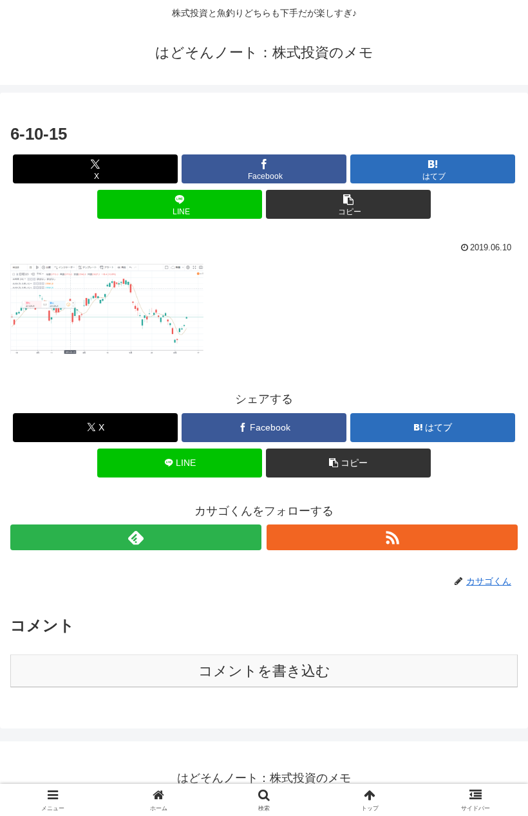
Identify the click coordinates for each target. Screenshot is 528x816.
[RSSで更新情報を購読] (392, 537)
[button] (348, 204)
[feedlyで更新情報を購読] (135, 537)
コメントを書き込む (264, 671)
